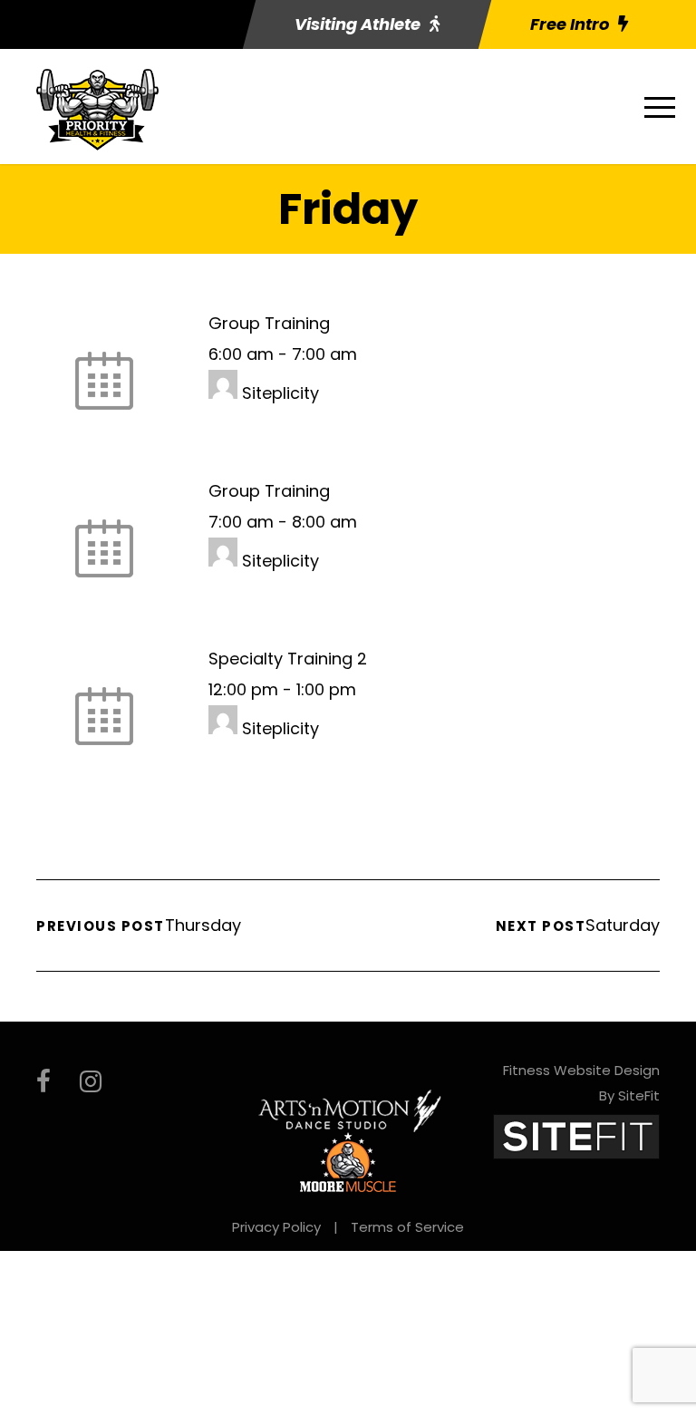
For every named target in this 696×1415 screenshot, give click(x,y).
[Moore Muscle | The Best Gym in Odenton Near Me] (348, 1160)
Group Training (269, 323)
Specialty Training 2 (287, 658)
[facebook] (43, 1082)
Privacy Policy (276, 1226)
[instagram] (91, 1082)
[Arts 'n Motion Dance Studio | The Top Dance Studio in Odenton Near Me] (350, 1109)
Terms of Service (407, 1226)
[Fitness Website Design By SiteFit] (576, 1135)
